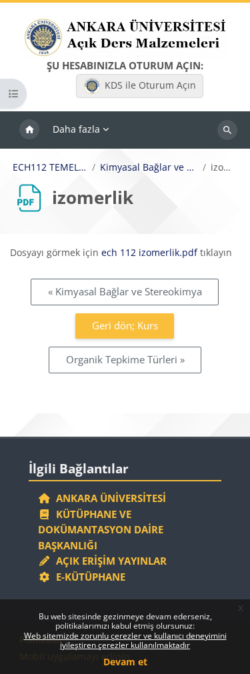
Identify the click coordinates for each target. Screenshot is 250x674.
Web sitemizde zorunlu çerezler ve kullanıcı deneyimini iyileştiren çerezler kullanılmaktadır (125, 640)
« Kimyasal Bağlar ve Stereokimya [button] (125, 291)
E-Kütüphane (88, 576)
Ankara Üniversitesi (108, 498)
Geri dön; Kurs (125, 325)
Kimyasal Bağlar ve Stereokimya (149, 167)
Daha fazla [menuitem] (76, 129)
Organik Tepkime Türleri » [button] (125, 359)
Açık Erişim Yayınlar (110, 560)
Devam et (125, 661)
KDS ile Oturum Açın (150, 85)
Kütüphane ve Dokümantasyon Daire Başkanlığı (100, 529)
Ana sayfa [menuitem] (29, 130)
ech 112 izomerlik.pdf (149, 252)
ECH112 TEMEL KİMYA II (50, 167)
